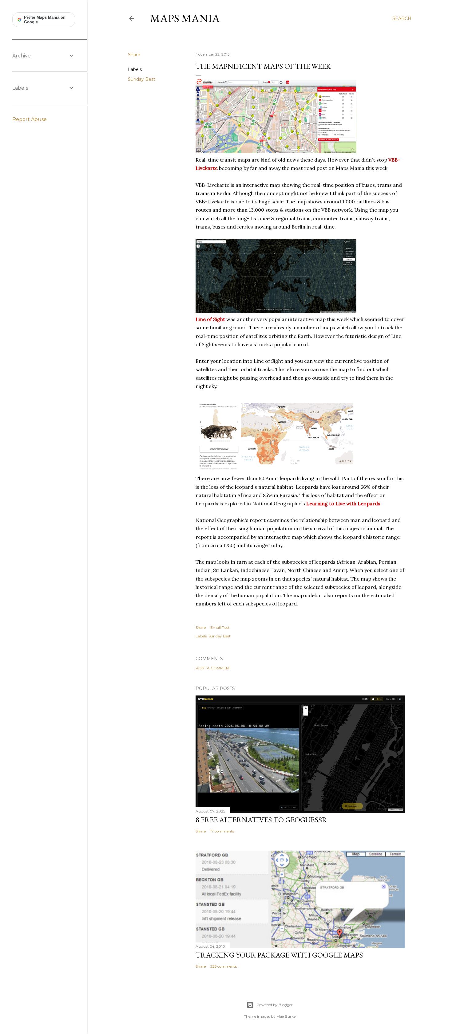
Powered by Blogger (274, 1004)
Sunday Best (141, 79)
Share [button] (134, 54)
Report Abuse (29, 119)
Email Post (220, 627)
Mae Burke (285, 1016)
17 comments (222, 831)
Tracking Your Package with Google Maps (279, 955)
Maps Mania (185, 18)
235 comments (223, 966)
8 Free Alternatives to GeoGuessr (261, 819)
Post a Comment (213, 668)
